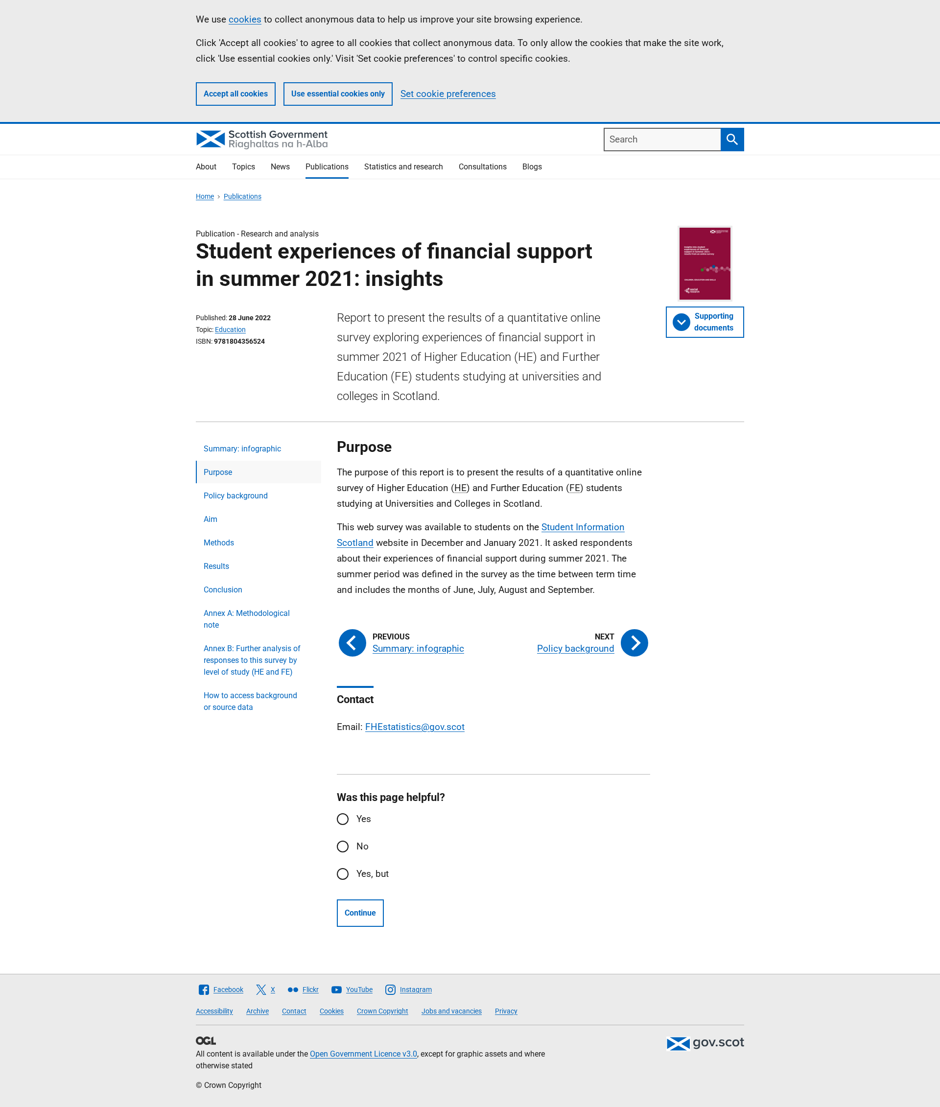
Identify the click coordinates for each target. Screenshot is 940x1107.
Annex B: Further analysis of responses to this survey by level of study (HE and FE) (252, 660)
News (280, 166)
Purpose (218, 472)
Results (216, 566)
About (206, 166)
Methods (219, 542)
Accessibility (214, 1011)
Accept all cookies (236, 93)
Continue (360, 913)
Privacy (506, 1011)
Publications (327, 166)
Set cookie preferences (448, 93)
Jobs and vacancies (452, 1011)
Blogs (532, 166)
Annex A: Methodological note (247, 619)
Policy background (236, 495)
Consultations (483, 166)
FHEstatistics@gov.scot (415, 726)
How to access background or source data (250, 701)
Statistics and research (403, 166)
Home (205, 196)
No (362, 846)
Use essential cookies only (338, 93)
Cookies (332, 1011)
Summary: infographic (242, 448)
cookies (245, 19)
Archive (257, 1011)
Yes (363, 818)
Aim (210, 519)
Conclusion (223, 589)
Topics (243, 166)
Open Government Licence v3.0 (363, 1054)
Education (230, 329)
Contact (294, 1011)
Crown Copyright (382, 1011)
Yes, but (372, 873)
